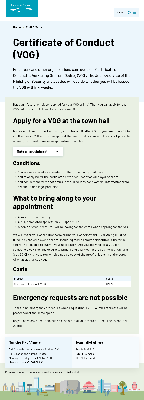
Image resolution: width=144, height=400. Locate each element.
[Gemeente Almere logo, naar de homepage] (22, 8)
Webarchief (73, 371)
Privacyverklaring (14, 371)
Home (17, 27)
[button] (126, 12)
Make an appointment (32, 151)
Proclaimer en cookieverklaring (45, 371)
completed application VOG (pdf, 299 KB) (54, 222)
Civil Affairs (34, 27)
